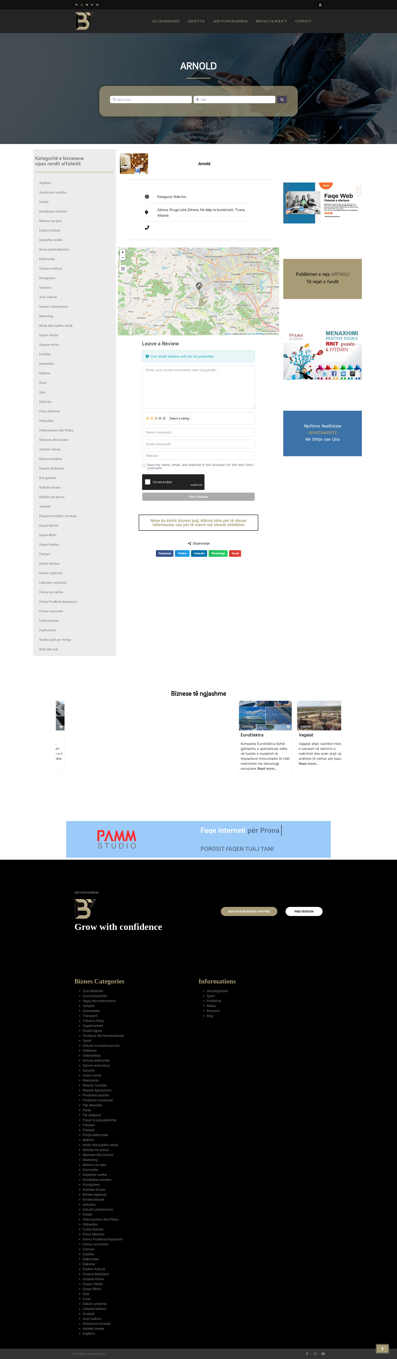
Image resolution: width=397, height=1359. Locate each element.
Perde (87, 1110)
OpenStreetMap (255, 333)
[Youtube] (87, 5)
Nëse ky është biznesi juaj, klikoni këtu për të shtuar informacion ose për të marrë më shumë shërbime (199, 522)
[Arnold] (199, 286)
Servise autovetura (96, 1065)
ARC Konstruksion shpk (255, 734)
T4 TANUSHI (302, 734)
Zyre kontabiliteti (95, 996)
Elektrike (45, 402)
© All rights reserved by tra (89, 1353)
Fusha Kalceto (49, 621)
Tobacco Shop (93, 1021)
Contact (303, 21)
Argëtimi (45, 183)
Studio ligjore (92, 1031)
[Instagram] (82, 5)
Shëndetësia (92, 1056)
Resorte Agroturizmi (97, 1090)
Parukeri (89, 1125)
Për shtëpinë (92, 1115)
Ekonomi (213, 1011)
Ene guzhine (47, 478)
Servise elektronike (96, 1060)
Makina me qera (50, 221)
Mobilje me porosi (52, 497)
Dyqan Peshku (49, 544)
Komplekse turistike (53, 211)
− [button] (123, 257)
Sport (211, 996)
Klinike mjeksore (50, 573)
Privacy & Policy (271, 21)
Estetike (45, 354)
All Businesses (165, 21)
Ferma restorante (51, 611)
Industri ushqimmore (53, 307)
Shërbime (90, 1051)
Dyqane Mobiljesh (51, 468)
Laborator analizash (53, 583)
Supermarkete (93, 1026)
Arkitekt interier (50, 449)
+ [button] (123, 252)
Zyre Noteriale (93, 991)
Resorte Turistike (95, 1085)
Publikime (214, 1001)
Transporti (90, 1016)
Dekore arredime (50, 459)
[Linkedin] (97, 5)
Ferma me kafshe (51, 592)
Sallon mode (92, 1075)
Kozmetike (46, 364)
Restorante (90, 1080)
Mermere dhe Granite (53, 440)
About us (196, 21)
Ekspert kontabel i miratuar (58, 516)
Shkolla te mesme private (101, 1046)
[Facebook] (76, 5)
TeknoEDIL (184, 734)
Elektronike (47, 259)
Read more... (84, 768)
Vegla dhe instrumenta (99, 1001)
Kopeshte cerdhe (50, 240)
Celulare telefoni (50, 268)
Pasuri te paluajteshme (99, 1120)
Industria (45, 287)
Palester (88, 1130)
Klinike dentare (49, 563)
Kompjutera (47, 278)
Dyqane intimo (49, 345)
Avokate (45, 506)
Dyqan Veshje (48, 335)
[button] (165, 553)
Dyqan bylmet (48, 525)
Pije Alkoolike (92, 1105)
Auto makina (48, 297)
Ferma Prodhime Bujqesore (58, 602)
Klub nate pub (48, 649)
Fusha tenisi (47, 630)
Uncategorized (217, 991)
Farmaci (44, 554)
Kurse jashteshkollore (54, 249)
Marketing (46, 316)
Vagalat (123, 734)
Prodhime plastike (96, 1095)
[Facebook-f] (307, 1353)
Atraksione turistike (53, 192)
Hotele (44, 202)
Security (88, 1070)
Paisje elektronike (95, 1135)
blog (210, 1016)
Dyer (42, 392)
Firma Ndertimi (49, 411)
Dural (43, 383)
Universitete (91, 1011)
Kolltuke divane (49, 487)
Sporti (87, 1041)
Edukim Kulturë (49, 230)
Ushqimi (89, 1006)
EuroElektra (69, 734)
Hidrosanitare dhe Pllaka (56, 430)
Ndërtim (44, 373)
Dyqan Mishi (47, 535)
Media (211, 1006)
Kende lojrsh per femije (55, 640)
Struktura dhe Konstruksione (103, 1036)
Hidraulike (46, 421)
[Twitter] (92, 5)
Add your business (230, 21)
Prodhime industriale (98, 1100)
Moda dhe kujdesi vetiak (56, 326)
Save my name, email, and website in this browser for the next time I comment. (200, 466)
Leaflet (227, 333)
